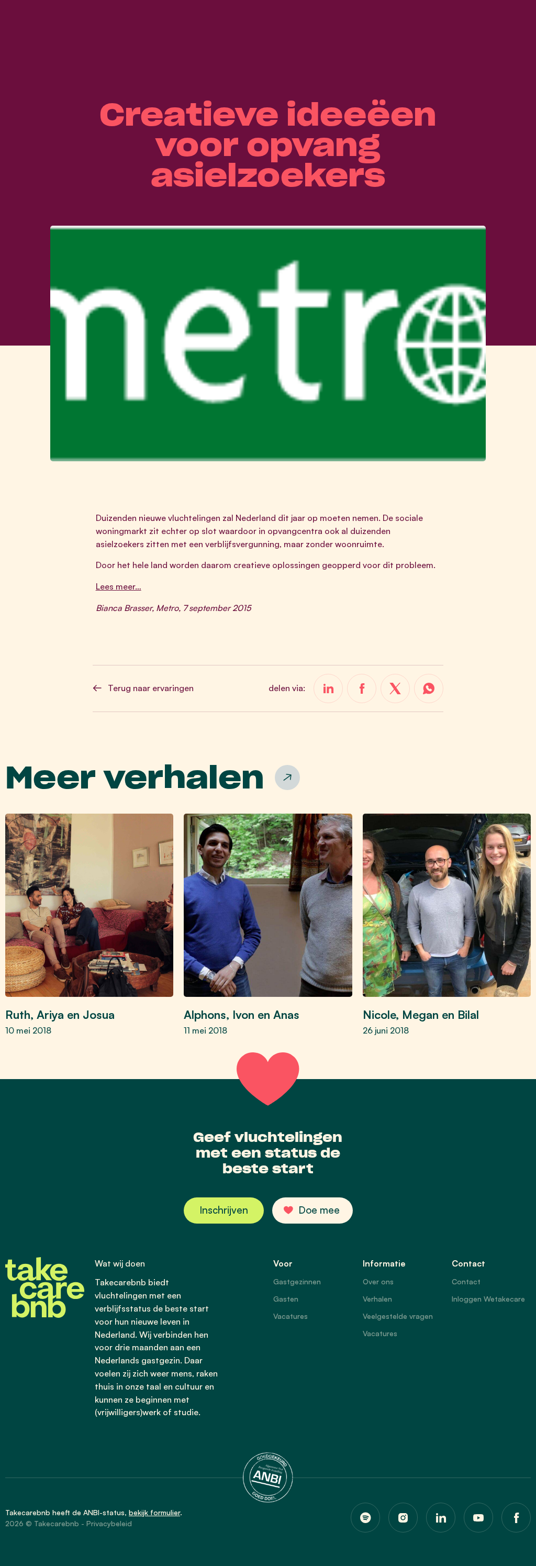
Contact (466, 1281)
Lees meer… (118, 586)
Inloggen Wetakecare (488, 1298)
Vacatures (290, 1316)
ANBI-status (104, 1512)
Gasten (285, 1298)
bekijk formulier (154, 1512)
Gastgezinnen (297, 1281)
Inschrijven (223, 1210)
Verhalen (377, 1298)
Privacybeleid (109, 1523)
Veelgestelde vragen (398, 1316)
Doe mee (319, 1210)
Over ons (378, 1281)
